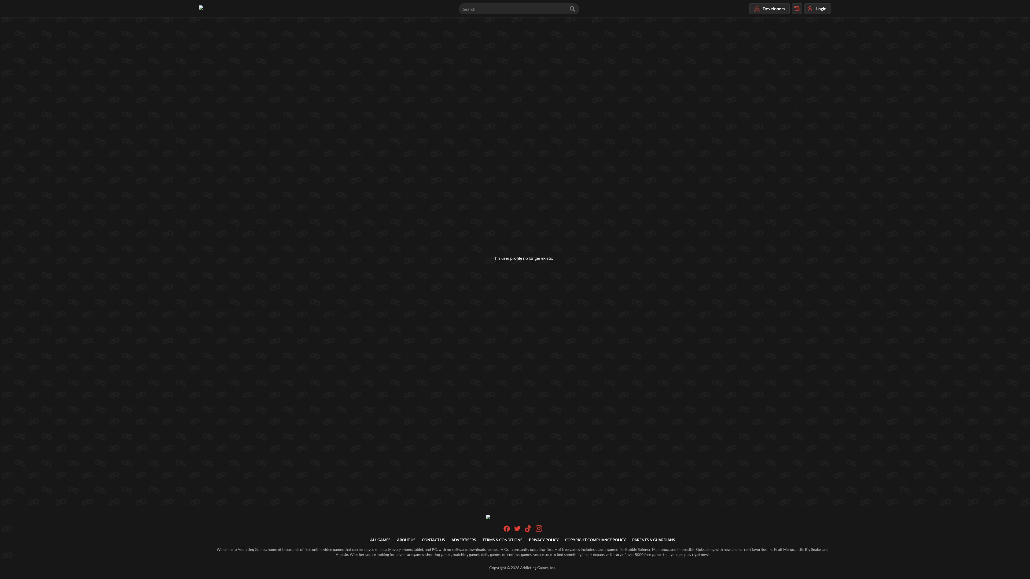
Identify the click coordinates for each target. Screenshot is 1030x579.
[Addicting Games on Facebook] (506, 530)
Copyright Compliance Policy (595, 539)
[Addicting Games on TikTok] (528, 531)
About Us (406, 539)
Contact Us (433, 539)
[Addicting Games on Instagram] (539, 531)
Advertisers (463, 539)
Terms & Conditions (503, 539)
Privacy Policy (544, 539)
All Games (380, 539)
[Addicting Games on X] (517, 530)
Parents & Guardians (653, 539)
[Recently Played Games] (797, 8)
